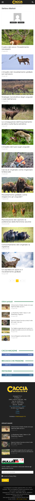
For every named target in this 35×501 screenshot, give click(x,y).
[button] (2, 2)
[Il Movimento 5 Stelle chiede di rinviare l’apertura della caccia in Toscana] (6, 307)
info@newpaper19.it (20, 416)
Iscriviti (5, 480)
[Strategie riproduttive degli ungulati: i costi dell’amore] (17, 87)
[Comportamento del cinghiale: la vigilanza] (17, 235)
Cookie (17, 411)
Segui (30, 375)
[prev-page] (10, 280)
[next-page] (24, 280)
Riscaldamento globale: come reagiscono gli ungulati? (14, 196)
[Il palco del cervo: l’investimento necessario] (17, 37)
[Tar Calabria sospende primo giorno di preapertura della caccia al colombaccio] (6, 330)
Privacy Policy (12, 476)
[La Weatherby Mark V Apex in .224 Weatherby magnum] (6, 315)
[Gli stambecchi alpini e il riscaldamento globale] (17, 260)
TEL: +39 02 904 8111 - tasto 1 (17, 406)
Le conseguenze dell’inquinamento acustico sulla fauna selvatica (17, 123)
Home (3, 6)
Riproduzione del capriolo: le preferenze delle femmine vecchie (16, 221)
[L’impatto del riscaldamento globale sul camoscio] (17, 62)
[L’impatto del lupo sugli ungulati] (17, 137)
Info (17, 409)
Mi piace (30, 354)
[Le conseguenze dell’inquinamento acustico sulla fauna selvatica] (17, 112)
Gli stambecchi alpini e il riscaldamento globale (12, 271)
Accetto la (6, 476)
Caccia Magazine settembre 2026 (20, 336)
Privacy (17, 413)
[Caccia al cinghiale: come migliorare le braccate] (17, 160)
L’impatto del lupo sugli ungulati (16, 147)
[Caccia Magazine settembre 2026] (6, 338)
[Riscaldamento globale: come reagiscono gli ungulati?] (17, 185)
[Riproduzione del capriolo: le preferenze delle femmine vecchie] (17, 210)
